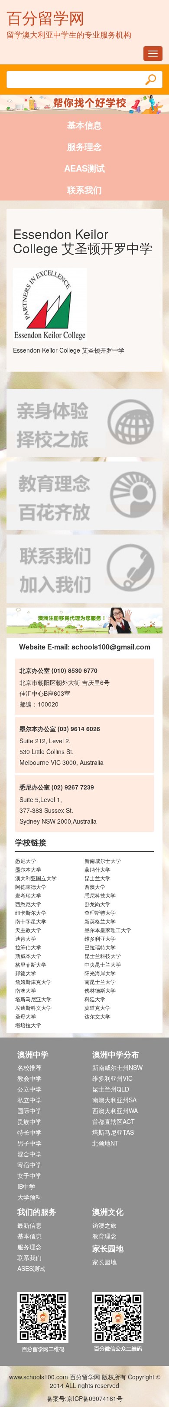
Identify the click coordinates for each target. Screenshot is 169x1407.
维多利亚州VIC (112, 1078)
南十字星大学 (30, 921)
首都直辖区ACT (113, 1121)
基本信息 (84, 124)
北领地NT (105, 1143)
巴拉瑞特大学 (100, 947)
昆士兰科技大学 (102, 955)
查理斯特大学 (100, 912)
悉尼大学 (25, 860)
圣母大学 (25, 1016)
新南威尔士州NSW (117, 1067)
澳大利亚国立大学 (36, 878)
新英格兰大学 (100, 921)
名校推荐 (29, 1067)
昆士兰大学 (97, 878)
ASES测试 (31, 1268)
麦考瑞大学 (28, 895)
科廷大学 (94, 999)
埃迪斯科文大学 (33, 1007)
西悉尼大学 (28, 903)
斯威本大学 (28, 955)
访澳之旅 (104, 1225)
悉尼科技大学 (100, 895)
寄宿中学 (29, 1164)
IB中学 (26, 1186)
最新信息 (29, 1225)
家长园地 (104, 1261)
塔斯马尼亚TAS (113, 1132)
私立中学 (29, 1099)
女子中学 (29, 1175)
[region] (84, 620)
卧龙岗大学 (97, 903)
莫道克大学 (97, 1007)
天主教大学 (28, 929)
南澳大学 (25, 990)
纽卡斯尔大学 (30, 912)
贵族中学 (29, 1121)
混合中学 (29, 1153)
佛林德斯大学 (100, 990)
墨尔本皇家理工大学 (107, 929)
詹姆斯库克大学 (33, 981)
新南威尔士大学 (102, 860)
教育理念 (104, 1236)
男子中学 (29, 1143)
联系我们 (84, 189)
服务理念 (84, 146)
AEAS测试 (84, 168)
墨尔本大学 (28, 869)
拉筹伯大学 (28, 947)
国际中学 (29, 1110)
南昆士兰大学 (100, 981)
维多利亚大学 (100, 938)
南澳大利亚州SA (114, 1099)
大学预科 (29, 1197)
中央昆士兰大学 (102, 964)
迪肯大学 (25, 938)
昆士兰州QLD (110, 1089)
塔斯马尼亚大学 (33, 999)
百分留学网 (45, 17)
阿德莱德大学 (30, 886)
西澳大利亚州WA (115, 1110)
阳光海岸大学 (100, 973)
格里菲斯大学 (30, 964)
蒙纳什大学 (97, 869)
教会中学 (29, 1078)
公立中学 (29, 1089)
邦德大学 (25, 973)
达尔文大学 (97, 1016)
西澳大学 (94, 886)
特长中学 (29, 1132)
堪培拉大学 (28, 1024)
